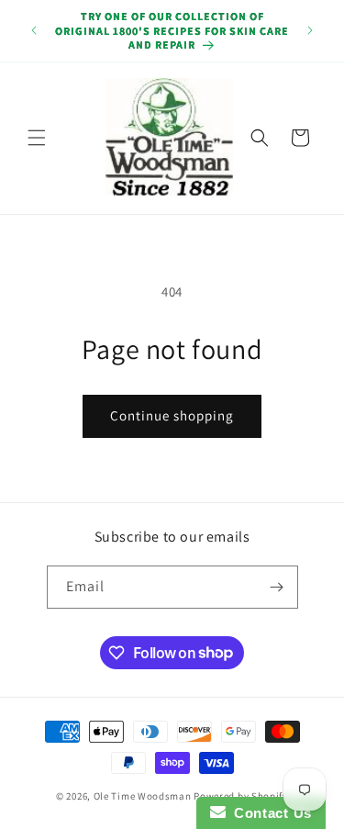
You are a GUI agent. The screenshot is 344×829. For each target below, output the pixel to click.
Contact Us (269, 813)
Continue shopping (172, 415)
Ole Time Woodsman (143, 796)
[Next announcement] (310, 30)
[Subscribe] (277, 587)
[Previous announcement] (34, 30)
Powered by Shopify (241, 796)
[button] (37, 138)
